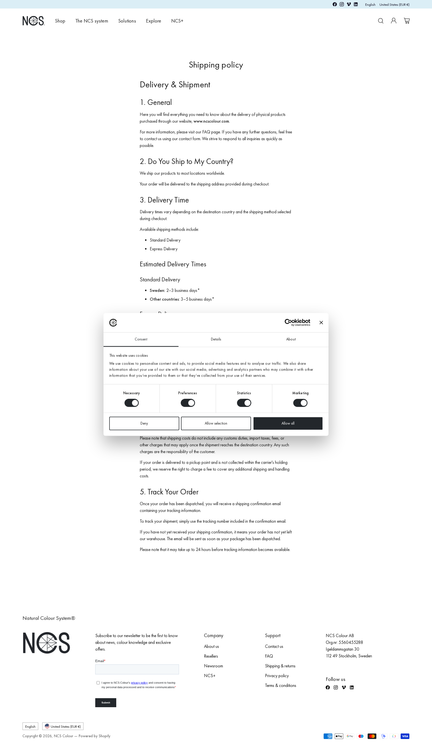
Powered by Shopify (94, 735)
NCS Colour (63, 735)
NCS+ (210, 675)
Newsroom (213, 666)
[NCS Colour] (33, 21)
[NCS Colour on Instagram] (341, 5)
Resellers (211, 656)
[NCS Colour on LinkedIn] (355, 5)
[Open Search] (381, 21)
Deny (144, 423)
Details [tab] (216, 339)
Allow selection (216, 423)
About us (211, 646)
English (370, 4)
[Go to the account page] (393, 21)
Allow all (288, 423)
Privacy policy (277, 675)
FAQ (269, 656)
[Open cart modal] (407, 21)
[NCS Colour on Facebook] (334, 5)
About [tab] (291, 339)
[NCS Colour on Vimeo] (348, 5)
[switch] (188, 403)
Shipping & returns (280, 666)
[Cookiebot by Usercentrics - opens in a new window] (288, 322)
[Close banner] (321, 322)
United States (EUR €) (395, 4)
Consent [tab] (141, 339)
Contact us (274, 646)
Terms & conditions (280, 685)
